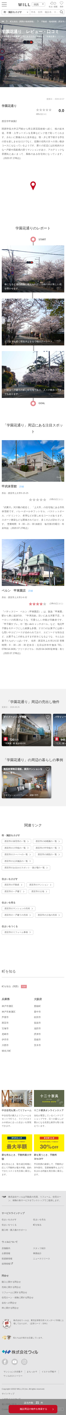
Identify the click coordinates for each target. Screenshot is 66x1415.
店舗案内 (6, 1248)
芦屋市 (5, 1017)
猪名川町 (6, 1050)
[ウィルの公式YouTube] (15, 1363)
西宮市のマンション (38, 884)
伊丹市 (5, 1039)
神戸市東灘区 (8, 1011)
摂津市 (37, 1034)
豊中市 (37, 1011)
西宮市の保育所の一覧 (15, 841)
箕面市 (37, 1023)
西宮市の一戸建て (13, 891)
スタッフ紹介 (39, 1248)
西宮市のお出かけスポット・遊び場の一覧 (25, 867)
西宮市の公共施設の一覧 (16, 861)
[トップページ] (24, 4)
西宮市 (5, 1023)
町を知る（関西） (14, 986)
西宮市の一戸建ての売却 (16, 915)
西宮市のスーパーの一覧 (16, 854)
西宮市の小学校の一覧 (15, 848)
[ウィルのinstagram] (24, 1362)
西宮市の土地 (38, 891)
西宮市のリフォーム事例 (16, 932)
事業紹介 (37, 1253)
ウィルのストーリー (13, 1376)
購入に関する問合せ (11, 1282)
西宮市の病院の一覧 (47, 854)
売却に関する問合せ (11, 1287)
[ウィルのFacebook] (6, 1363)
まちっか (31, 1371)
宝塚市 (5, 1028)
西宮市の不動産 (12, 884)
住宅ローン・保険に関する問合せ (17, 1297)
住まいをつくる (9, 1225)
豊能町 (37, 1006)
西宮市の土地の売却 (47, 915)
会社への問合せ (9, 1303)
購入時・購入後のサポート (14, 1230)
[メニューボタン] (4, 4)
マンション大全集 (12, 1371)
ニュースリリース (41, 1258)
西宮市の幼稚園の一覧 (46, 841)
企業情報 (6, 1253)
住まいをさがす (9, 1219)
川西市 (5, 1045)
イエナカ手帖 (48, 1371)
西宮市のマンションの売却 (17, 908)
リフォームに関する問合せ (14, 1292)
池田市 (37, 1028)
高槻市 (37, 1039)
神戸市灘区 (7, 1006)
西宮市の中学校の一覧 (46, 848)
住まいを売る (39, 1219)
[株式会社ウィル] (3, 21)
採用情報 (6, 1264)
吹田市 (37, 1017)
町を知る (9, 971)
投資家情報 (7, 1258)
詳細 (21, 486)
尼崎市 (5, 1034)
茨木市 (37, 1045)
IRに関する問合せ (10, 1308)
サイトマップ (8, 1393)
